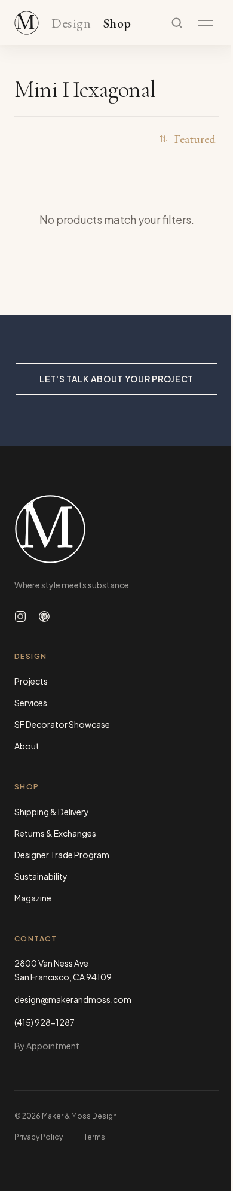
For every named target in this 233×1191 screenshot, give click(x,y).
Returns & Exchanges (55, 833)
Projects (31, 681)
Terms (94, 1136)
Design (71, 23)
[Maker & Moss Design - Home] (116, 529)
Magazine (32, 897)
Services (30, 702)
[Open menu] (205, 23)
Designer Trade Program (61, 854)
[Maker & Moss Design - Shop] (26, 23)
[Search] (177, 23)
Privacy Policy (38, 1136)
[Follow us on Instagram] (20, 616)
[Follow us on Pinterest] (44, 616)
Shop (117, 23)
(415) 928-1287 (44, 1022)
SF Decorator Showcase (62, 724)
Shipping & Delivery (51, 811)
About (26, 745)
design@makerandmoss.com (72, 999)
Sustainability (41, 876)
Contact (35, 938)
